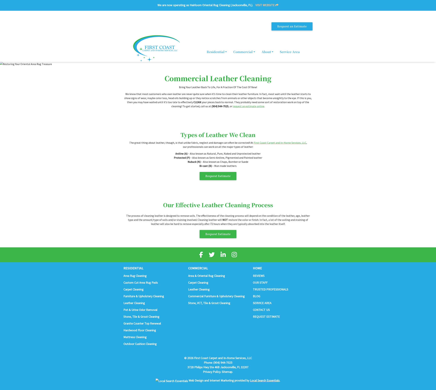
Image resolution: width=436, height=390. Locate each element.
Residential (215, 52)
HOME (257, 268)
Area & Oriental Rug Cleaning (206, 276)
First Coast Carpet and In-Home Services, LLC (280, 142)
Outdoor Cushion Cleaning (140, 344)
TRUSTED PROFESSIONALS (270, 289)
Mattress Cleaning (135, 337)
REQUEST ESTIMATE (266, 317)
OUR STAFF (260, 282)
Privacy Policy (211, 372)
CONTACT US (261, 310)
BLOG (256, 296)
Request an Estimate (292, 26)
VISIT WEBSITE (265, 5)
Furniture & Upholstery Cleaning (143, 296)
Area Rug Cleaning (135, 276)
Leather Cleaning (134, 303)
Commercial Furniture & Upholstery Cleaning (216, 296)
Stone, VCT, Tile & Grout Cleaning (209, 303)
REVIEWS (258, 276)
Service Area (290, 52)
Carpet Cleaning (133, 289)
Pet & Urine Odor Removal (140, 310)
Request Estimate (218, 176)
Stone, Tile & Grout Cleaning (141, 317)
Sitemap (227, 372)
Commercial (243, 52)
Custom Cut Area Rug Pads (140, 282)
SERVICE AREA (262, 303)
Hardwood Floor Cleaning (139, 330)
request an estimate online (248, 106)
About (266, 52)
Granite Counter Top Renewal (142, 323)
